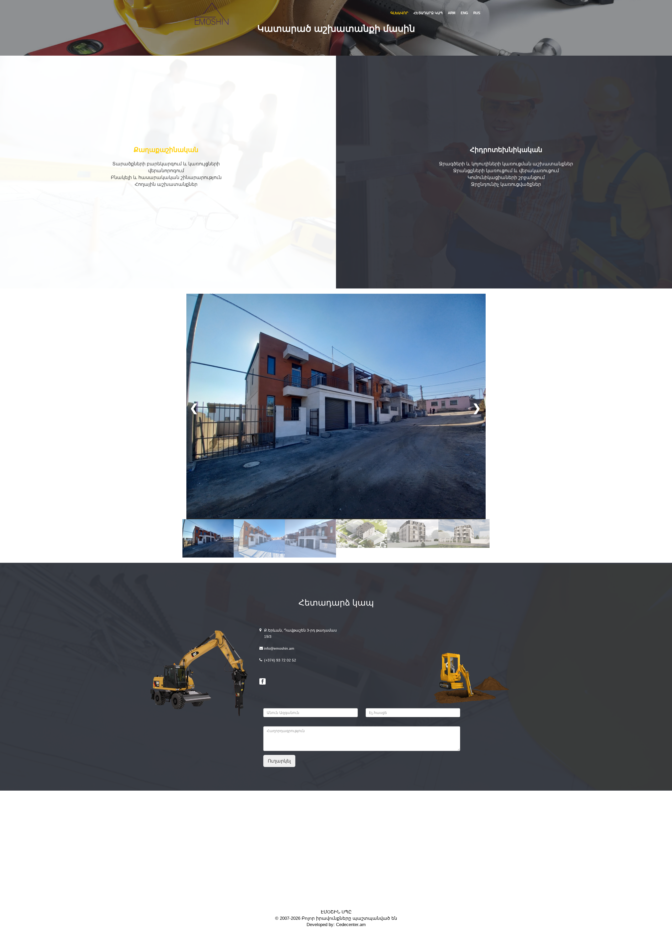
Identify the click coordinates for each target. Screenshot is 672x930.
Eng (464, 13)
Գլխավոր (399, 13)
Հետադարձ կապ (428, 13)
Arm (451, 13)
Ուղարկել (279, 761)
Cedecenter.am (350, 924)
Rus (476, 13)
